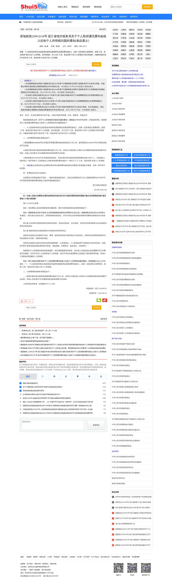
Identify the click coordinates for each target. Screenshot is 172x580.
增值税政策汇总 (121, 155)
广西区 (148, 42)
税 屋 (46, 46)
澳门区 (139, 54)
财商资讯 (134, 17)
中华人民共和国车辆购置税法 (122, 290)
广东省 (115, 34)
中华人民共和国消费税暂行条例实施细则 (126, 285)
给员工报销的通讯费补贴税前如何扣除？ (35, 341)
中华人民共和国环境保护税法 (122, 435)
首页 (21, 17)
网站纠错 (53, 564)
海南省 (131, 46)
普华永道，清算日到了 (65, 22)
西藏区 (148, 34)
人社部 (49, 557)
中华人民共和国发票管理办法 (122, 467)
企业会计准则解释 (118, 114)
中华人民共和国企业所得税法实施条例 (126, 322)
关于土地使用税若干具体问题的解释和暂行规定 (129, 355)
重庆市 (131, 30)
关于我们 (30, 564)
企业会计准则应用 (118, 109)
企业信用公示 (116, 557)
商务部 (35, 557)
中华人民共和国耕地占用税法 (122, 424)
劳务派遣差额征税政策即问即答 (33, 391)
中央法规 (30, 17)
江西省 (123, 42)
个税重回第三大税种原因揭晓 (33, 22)
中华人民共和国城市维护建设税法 (124, 360)
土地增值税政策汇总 (121, 171)
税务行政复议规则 (118, 483)
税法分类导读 (121, 166)
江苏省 (123, 38)
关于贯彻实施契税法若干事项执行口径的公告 (128, 419)
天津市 (139, 30)
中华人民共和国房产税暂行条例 (123, 344)
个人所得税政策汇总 (121, 160)
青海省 (139, 50)
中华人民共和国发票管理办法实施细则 (126, 473)
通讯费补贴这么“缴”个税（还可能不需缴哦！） (37, 338)
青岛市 (123, 58)
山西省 (131, 50)
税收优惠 (62, 17)
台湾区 (131, 54)
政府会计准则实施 (118, 141)
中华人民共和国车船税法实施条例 (124, 403)
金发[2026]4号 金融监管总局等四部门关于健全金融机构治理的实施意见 (47, 398)
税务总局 (42, 557)
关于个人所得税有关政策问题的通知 (53, 120)
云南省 (115, 46)
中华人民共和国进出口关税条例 (123, 306)
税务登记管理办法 (118, 478)
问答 (114, 17)
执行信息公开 (105, 557)
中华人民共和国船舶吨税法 (122, 446)
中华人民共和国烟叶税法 (121, 408)
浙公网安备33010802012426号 (30, 576)
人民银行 (72, 557)
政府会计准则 (117, 125)
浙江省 (36, 29)
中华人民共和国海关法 (120, 301)
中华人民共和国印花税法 (121, 365)
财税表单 (123, 17)
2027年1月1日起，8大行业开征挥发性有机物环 (107, 22)
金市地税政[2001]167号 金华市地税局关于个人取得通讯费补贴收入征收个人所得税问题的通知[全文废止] (58, 355)
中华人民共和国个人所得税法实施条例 (126, 333)
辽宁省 (115, 42)
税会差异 (105, 17)
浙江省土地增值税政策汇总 (125, 524)
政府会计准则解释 (118, 136)
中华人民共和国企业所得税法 (122, 317)
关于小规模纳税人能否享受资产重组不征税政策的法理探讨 (42, 387)
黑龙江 (139, 42)
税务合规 (73, 17)
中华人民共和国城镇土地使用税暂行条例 (126, 349)
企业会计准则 (117, 103)
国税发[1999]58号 (76, 120)
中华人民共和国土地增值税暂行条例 (125, 387)
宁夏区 (148, 46)
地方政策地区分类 (141, 166)
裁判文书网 (126, 557)
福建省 (115, 54)
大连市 (115, 58)
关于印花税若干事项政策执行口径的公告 (126, 371)
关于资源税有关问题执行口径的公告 (125, 381)
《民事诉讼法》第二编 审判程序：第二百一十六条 (38, 331)
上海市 (123, 30)
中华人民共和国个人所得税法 (122, 328)
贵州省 (139, 46)
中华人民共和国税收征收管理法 (123, 457)
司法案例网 (135, 557)
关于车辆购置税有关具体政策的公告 (125, 296)
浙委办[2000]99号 (35, 143)
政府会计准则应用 (118, 130)
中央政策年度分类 (141, 160)
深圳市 (148, 58)
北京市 (115, 30)
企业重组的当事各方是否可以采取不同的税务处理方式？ (42, 394)
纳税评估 (94, 17)
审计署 (79, 557)
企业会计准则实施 (118, 120)
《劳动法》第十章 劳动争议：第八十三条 (35, 334)
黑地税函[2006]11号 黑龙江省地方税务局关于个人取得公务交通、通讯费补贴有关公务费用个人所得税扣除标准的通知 (63, 348)
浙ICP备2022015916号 (50, 576)
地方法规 (41, 17)
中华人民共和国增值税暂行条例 (123, 253)
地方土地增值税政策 (142, 171)
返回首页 (102, 29)
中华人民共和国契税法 (120, 414)
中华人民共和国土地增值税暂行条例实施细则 (128, 392)
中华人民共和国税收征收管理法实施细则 (126, 462)
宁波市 (131, 58)
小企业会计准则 (117, 98)
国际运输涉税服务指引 (30, 383)
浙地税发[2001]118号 (97, 261)
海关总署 (64, 557)
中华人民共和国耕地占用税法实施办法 (126, 430)
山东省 (131, 38)
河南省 (148, 38)
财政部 (29, 557)
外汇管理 (86, 557)
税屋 (22, 29)
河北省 (148, 30)
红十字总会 (95, 557)
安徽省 (123, 34)
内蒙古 (123, 50)
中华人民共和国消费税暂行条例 (123, 279)
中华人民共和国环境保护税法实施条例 (126, 440)
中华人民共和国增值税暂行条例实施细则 (126, 258)
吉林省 (131, 34)
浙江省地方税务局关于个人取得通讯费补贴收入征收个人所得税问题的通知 (57, 261)
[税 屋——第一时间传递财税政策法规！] (33, 10)
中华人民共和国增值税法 (121, 263)
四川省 (139, 38)
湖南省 (131, 42)
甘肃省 (115, 50)
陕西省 (123, 46)
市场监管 (57, 557)
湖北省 (139, 34)
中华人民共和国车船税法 (121, 398)
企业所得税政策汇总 (142, 155)
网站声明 (38, 564)
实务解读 (51, 17)
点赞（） (28, 301)
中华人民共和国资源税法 (121, 376)
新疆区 (148, 50)
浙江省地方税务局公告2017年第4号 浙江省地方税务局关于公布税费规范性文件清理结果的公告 (66, 95)
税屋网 (22, 564)
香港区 (123, 54)
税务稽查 (84, 17)
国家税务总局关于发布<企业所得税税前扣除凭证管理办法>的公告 (53, 213)
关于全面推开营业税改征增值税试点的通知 (127, 274)
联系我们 (45, 564)
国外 (148, 54)
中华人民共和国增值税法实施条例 (124, 269)
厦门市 (139, 58)
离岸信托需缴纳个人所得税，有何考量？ (140, 22)
